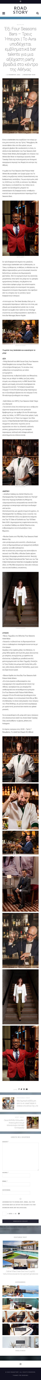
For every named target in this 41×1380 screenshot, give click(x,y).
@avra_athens (24, 721)
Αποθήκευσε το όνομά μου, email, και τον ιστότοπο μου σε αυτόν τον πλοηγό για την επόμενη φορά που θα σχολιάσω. (19, 1204)
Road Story (20, 10)
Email (5, 1181)
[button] (3, 13)
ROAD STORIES (20, 1350)
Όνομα (5, 1172)
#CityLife (20, 24)
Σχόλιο (5, 1141)
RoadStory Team (29, 74)
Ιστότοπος (6, 1190)
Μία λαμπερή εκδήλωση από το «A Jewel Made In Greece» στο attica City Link (27, 1103)
